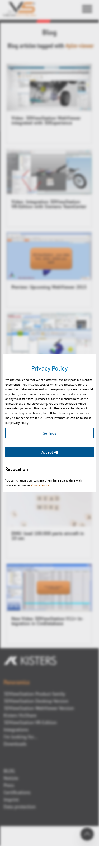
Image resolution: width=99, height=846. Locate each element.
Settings (49, 433)
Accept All (49, 452)
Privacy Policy (40, 485)
